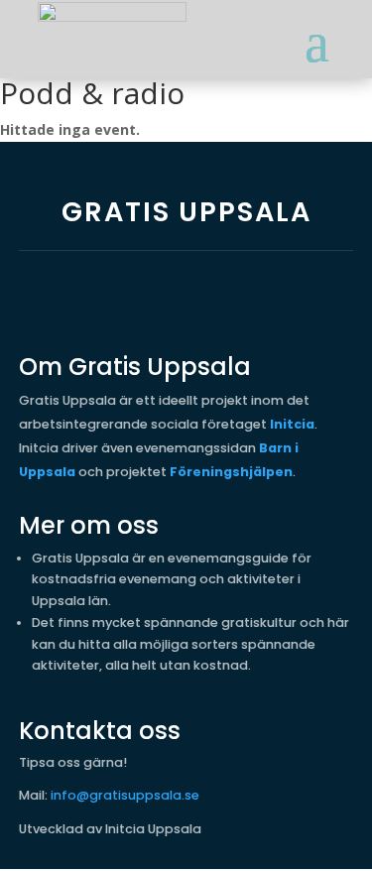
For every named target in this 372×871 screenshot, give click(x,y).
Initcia (292, 424)
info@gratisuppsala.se (125, 795)
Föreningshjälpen (231, 471)
